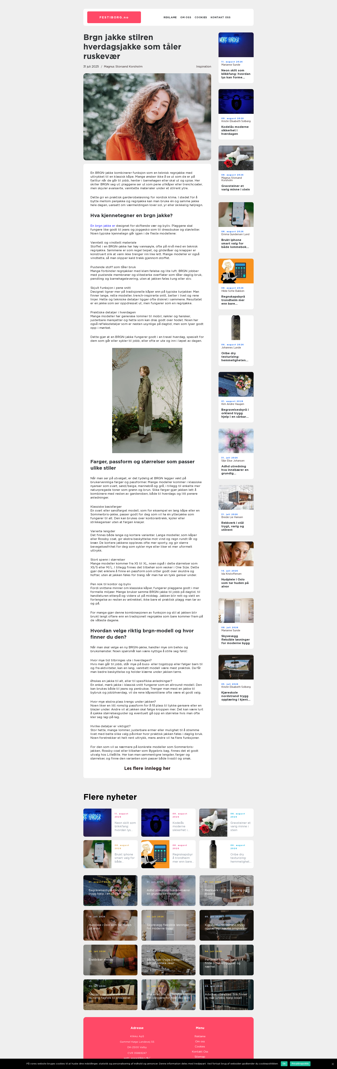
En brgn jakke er (102, 225)
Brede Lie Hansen (232, 517)
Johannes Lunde (231, 347)
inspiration (203, 66)
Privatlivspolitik (300, 1063)
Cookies (201, 17)
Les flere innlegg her (147, 768)
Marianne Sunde (230, 64)
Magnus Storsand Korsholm (123, 66)
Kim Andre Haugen (232, 404)
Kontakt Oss (221, 17)
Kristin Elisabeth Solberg (236, 121)
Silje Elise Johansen (233, 460)
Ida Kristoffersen (231, 574)
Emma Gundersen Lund (235, 234)
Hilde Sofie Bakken (232, 291)
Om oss (185, 17)
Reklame (170, 17)
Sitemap (200, 1056)
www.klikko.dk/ (140, 1058)
